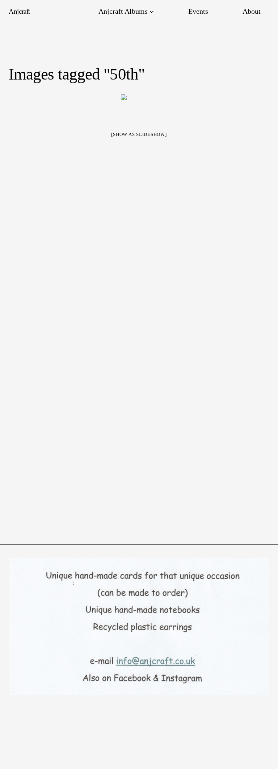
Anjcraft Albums (123, 11)
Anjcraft (19, 11)
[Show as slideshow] (139, 134)
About (252, 11)
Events (198, 11)
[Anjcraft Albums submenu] (151, 11)
